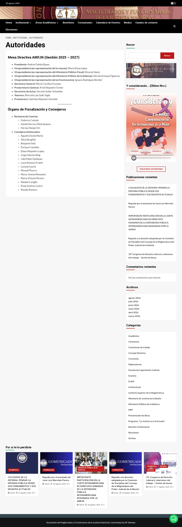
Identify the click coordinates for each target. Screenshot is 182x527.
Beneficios (68, 22)
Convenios (133, 358)
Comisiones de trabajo (139, 347)
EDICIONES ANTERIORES (151, 169)
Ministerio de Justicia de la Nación (144, 398)
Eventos (132, 375)
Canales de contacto (146, 22)
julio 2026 (133, 301)
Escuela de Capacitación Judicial (143, 370)
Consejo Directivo (137, 353)
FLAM (131, 381)
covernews (116, 522)
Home (9, 22)
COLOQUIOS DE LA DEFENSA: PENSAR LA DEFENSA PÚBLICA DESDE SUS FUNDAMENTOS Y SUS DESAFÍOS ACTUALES (150, 191)
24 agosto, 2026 (93, 505)
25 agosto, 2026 (59, 484)
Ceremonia (133, 341)
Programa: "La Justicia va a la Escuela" (146, 421)
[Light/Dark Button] (173, 3)
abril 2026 (133, 312)
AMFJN (12, 493)
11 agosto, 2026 (163, 487)
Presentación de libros (139, 415)
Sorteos (132, 438)
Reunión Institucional (138, 427)
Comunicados (85, 22)
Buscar (130, 45)
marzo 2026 (134, 316)
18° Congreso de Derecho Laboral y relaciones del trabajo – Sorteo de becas (150, 256)
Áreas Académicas (46, 22)
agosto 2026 (134, 298)
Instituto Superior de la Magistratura (146, 392)
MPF (130, 410)
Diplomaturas (135, 364)
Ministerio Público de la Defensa (144, 404)
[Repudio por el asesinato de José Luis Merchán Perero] (56, 463)
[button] (174, 26)
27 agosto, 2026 (24, 493)
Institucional (22, 22)
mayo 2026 (133, 308)
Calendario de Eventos (108, 22)
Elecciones (11, 29)
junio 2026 (133, 305)
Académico (133, 336)
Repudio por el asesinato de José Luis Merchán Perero (150, 205)
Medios (128, 22)
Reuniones (133, 432)
